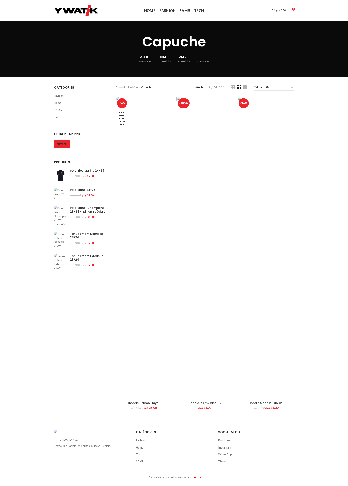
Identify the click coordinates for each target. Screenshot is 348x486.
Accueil (120, 87)
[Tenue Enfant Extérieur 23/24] (60, 262)
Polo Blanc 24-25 (82, 190)
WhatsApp (225, 454)
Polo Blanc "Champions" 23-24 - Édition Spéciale (87, 209)
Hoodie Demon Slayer (144, 403)
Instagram (224, 447)
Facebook (224, 440)
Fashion (59, 95)
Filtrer (62, 144)
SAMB (58, 110)
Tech (57, 117)
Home (57, 102)
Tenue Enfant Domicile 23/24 (86, 235)
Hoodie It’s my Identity (204, 403)
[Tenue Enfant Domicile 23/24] (60, 240)
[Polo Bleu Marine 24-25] (60, 175)
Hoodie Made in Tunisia (266, 403)
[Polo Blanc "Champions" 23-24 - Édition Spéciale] (60, 216)
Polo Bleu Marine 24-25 (87, 170)
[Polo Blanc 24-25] (60, 194)
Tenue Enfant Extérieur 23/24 (86, 257)
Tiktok (222, 461)
